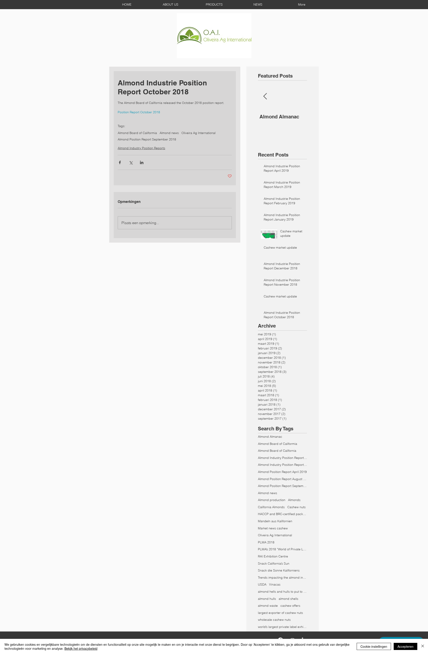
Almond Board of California (277, 451)
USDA (262, 584)
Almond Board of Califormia (137, 133)
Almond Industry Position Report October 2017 (282, 458)
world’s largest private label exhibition (282, 627)
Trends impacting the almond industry (282, 578)
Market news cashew (273, 528)
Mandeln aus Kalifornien (275, 521)
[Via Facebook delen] (120, 162)
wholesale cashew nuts (274, 620)
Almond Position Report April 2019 (282, 472)
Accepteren (405, 646)
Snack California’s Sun (273, 563)
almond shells (288, 599)
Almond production (271, 500)
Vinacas (274, 584)
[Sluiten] (422, 646)
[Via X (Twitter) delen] (131, 162)
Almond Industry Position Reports (141, 148)
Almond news (169, 133)
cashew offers (290, 606)
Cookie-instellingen (373, 646)
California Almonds (271, 507)
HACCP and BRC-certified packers (282, 514)
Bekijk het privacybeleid (80, 648)
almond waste (268, 606)
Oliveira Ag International (198, 133)
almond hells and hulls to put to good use (282, 592)
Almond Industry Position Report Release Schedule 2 (282, 465)
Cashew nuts (296, 507)
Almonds (294, 500)
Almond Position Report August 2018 (282, 479)
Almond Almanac (270, 437)
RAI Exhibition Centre (273, 556)
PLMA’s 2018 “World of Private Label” (282, 549)
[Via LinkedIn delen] (142, 162)
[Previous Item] (265, 96)
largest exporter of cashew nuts (280, 613)
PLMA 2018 (266, 542)
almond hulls (267, 599)
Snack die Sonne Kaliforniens (279, 570)
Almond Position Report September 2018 (147, 139)
